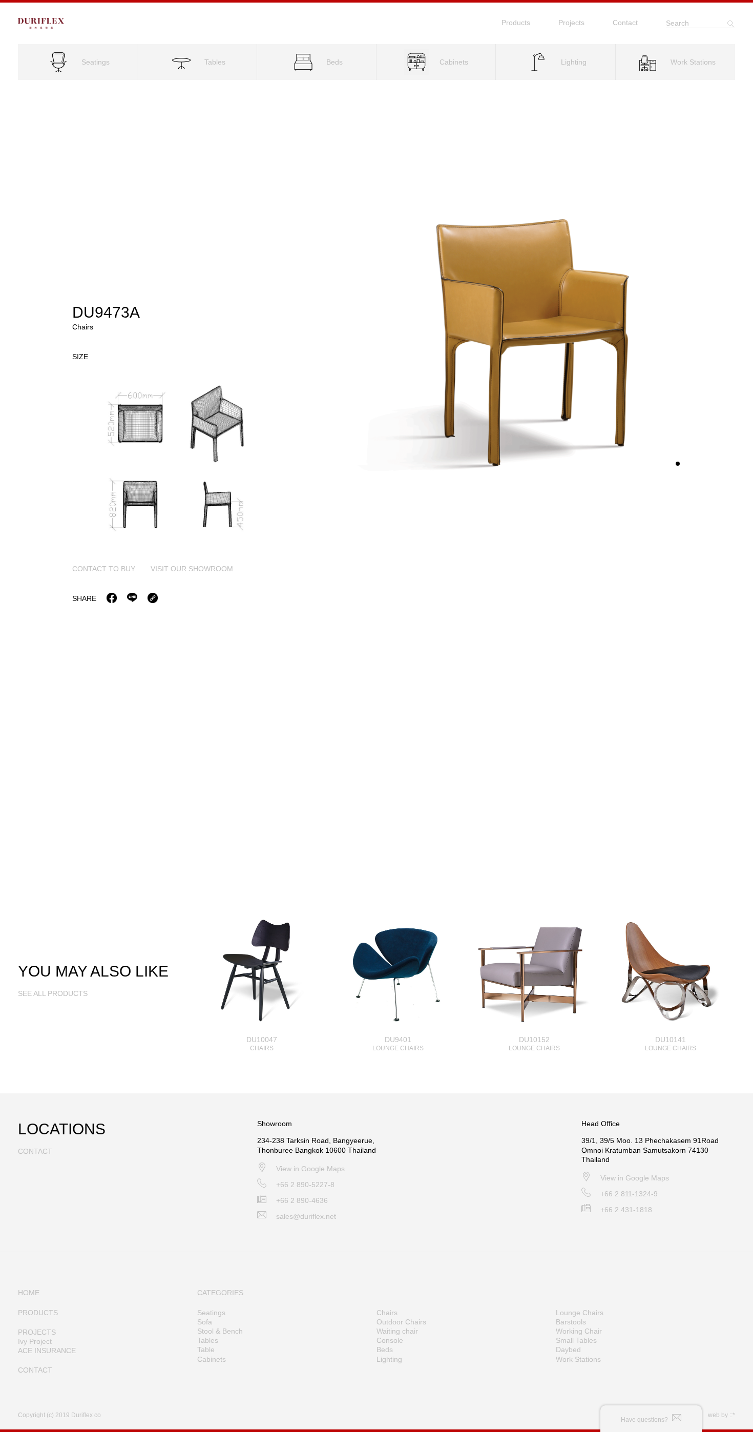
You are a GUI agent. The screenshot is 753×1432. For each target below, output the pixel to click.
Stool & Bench (220, 1331)
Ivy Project (35, 1341)
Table (206, 1349)
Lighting (389, 1359)
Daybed (568, 1349)
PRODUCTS (38, 1313)
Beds (384, 1349)
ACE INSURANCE (47, 1350)
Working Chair (579, 1331)
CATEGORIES (220, 1293)
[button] (678, 464)
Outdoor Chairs (401, 1322)
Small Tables (576, 1340)
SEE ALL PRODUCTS (53, 993)
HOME (28, 1293)
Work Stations (578, 1359)
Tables (207, 1340)
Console (389, 1340)
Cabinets (211, 1359)
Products (515, 22)
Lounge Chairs (579, 1313)
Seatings (211, 1313)
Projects (571, 22)
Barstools (571, 1322)
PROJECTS (37, 1332)
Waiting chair (397, 1331)
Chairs (387, 1313)
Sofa (204, 1322)
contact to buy (103, 569)
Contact (625, 22)
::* (732, 1415)
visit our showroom (192, 569)
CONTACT (35, 1370)
